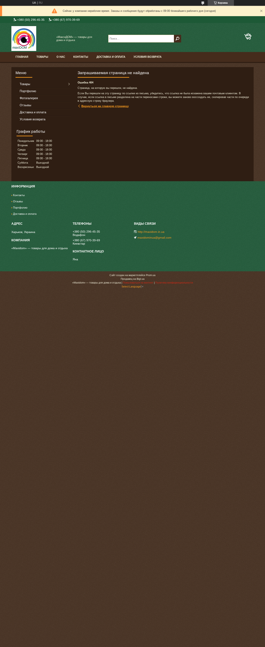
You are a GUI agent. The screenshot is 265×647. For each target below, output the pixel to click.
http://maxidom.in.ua (151, 231)
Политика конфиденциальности (174, 282)
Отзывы (25, 105)
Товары (42, 56)
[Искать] (177, 38)
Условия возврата (147, 56)
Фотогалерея (29, 98)
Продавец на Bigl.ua (133, 279)
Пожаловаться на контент (138, 282)
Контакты (80, 56)
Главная (22, 56)
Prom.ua (150, 275)
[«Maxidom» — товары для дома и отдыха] (32, 38)
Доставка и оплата (110, 56)
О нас (61, 56)
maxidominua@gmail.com (154, 237)
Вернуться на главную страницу (105, 106)
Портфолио (28, 91)
